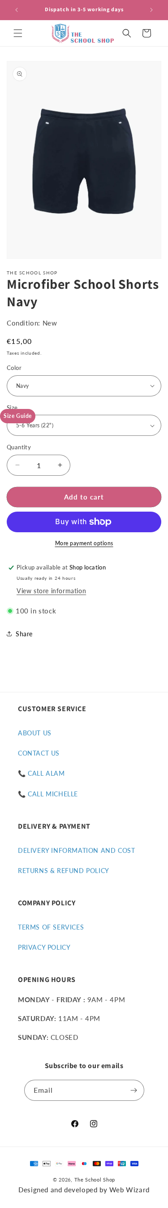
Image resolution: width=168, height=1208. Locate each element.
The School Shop (95, 1179)
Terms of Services (51, 927)
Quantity (19, 447)
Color (14, 367)
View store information (51, 591)
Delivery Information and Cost (76, 850)
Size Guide (18, 416)
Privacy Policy (44, 947)
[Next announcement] (151, 10)
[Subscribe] (134, 1090)
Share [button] (24, 634)
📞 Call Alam (41, 773)
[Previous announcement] (16, 10)
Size (12, 407)
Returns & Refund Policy (63, 870)
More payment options (84, 543)
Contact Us (39, 753)
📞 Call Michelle (48, 794)
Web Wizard (129, 1190)
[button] (18, 33)
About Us (35, 733)
